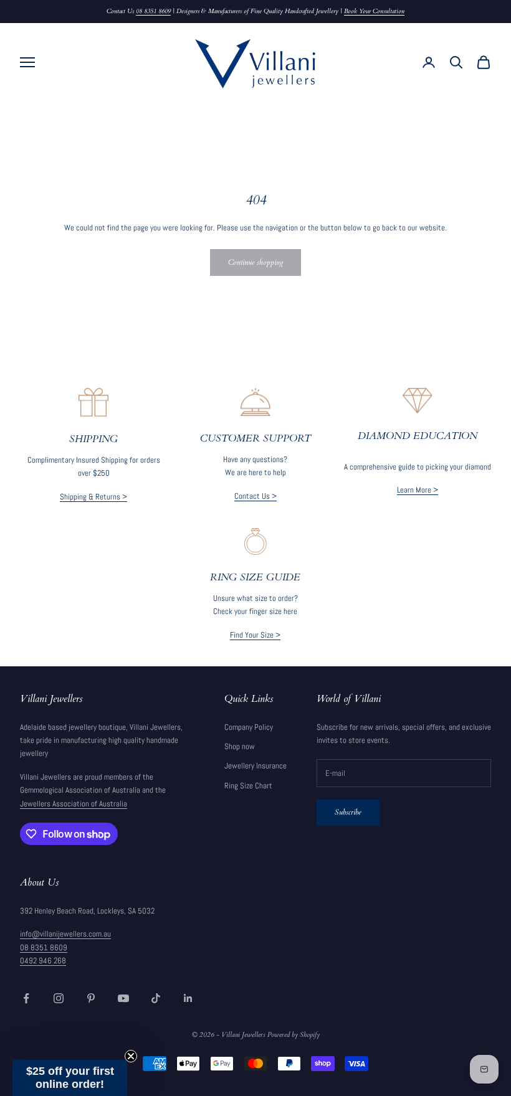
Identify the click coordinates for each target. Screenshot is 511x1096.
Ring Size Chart (248, 785)
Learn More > (417, 489)
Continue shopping (255, 262)
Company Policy (248, 727)
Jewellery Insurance (255, 765)
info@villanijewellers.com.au (65, 933)
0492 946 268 (43, 960)
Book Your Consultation (374, 11)
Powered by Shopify (293, 1034)
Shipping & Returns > (93, 496)
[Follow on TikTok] (156, 998)
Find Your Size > (255, 635)
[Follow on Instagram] (58, 998)
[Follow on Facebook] (26, 998)
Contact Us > (255, 496)
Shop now (239, 746)
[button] (69, 1078)
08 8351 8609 (153, 11)
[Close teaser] (131, 1056)
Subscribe (348, 812)
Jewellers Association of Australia (73, 803)
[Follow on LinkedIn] (188, 998)
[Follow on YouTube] (123, 998)
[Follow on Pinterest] (91, 998)
